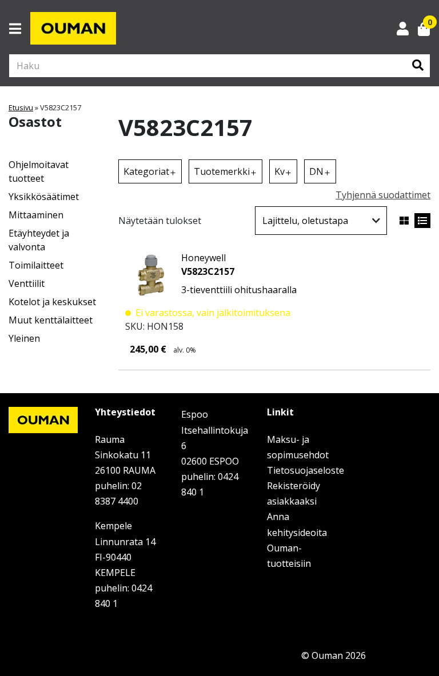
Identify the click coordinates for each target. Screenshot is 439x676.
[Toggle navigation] (19, 28)
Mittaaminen (36, 215)
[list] (422, 220)
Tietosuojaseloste (305, 470)
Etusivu (21, 107)
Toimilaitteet (36, 265)
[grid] (404, 220)
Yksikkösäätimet (44, 196)
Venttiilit (27, 283)
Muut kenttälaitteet (51, 320)
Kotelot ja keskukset (52, 301)
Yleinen (24, 338)
